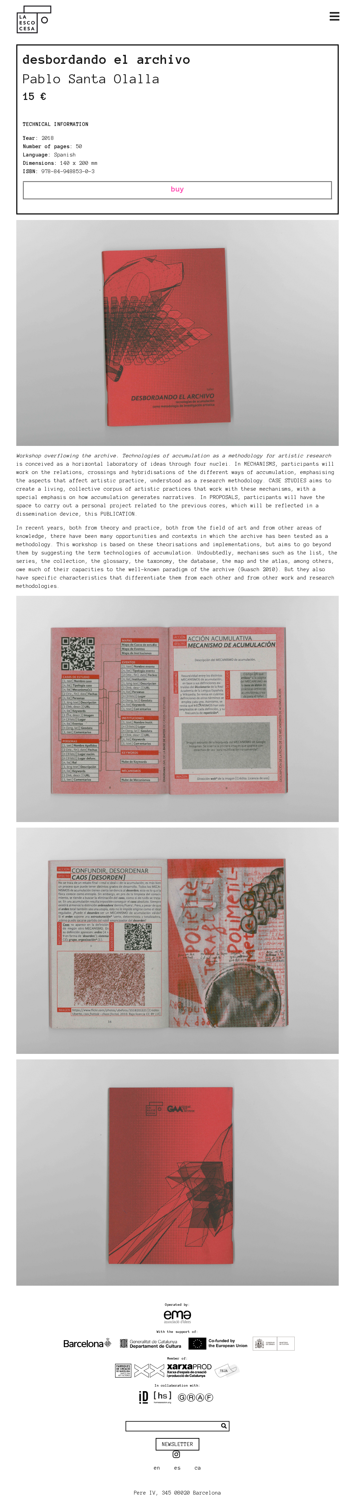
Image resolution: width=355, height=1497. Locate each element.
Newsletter (177, 1444)
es (177, 1468)
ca (198, 1468)
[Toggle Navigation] (334, 16)
